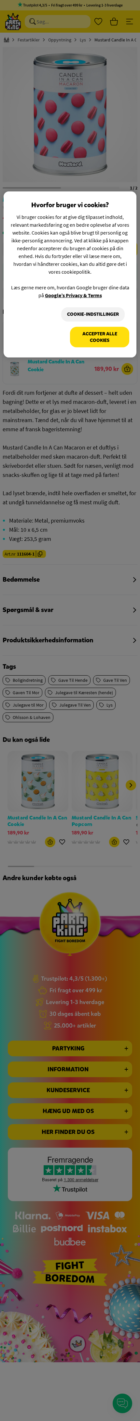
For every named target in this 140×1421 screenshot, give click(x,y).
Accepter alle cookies (99, 337)
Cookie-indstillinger (93, 314)
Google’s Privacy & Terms (73, 295)
